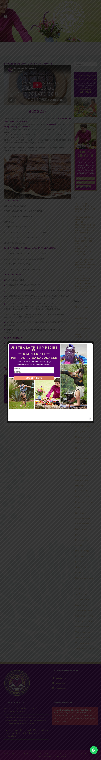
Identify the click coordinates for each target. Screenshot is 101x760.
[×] (94, 750)
